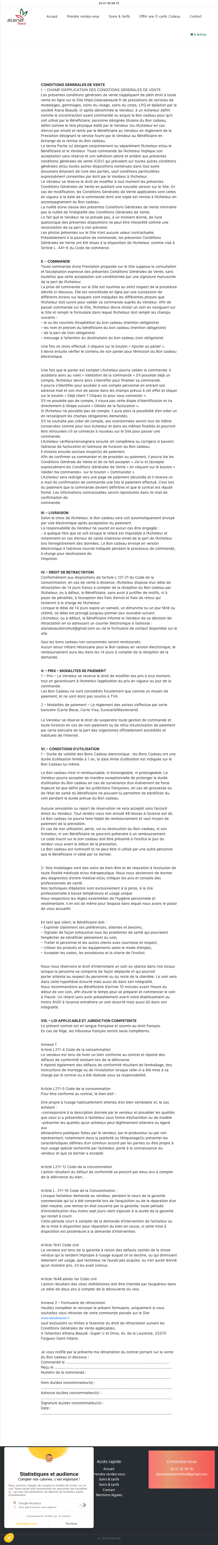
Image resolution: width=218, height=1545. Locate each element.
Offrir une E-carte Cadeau (159, 16)
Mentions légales (109, 1495)
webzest (115, 1538)
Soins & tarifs (119, 16)
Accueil (52, 16)
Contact (196, 16)
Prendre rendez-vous (83, 16)
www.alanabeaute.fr (55, 1318)
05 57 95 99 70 (109, 3)
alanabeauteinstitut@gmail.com (181, 1474)
